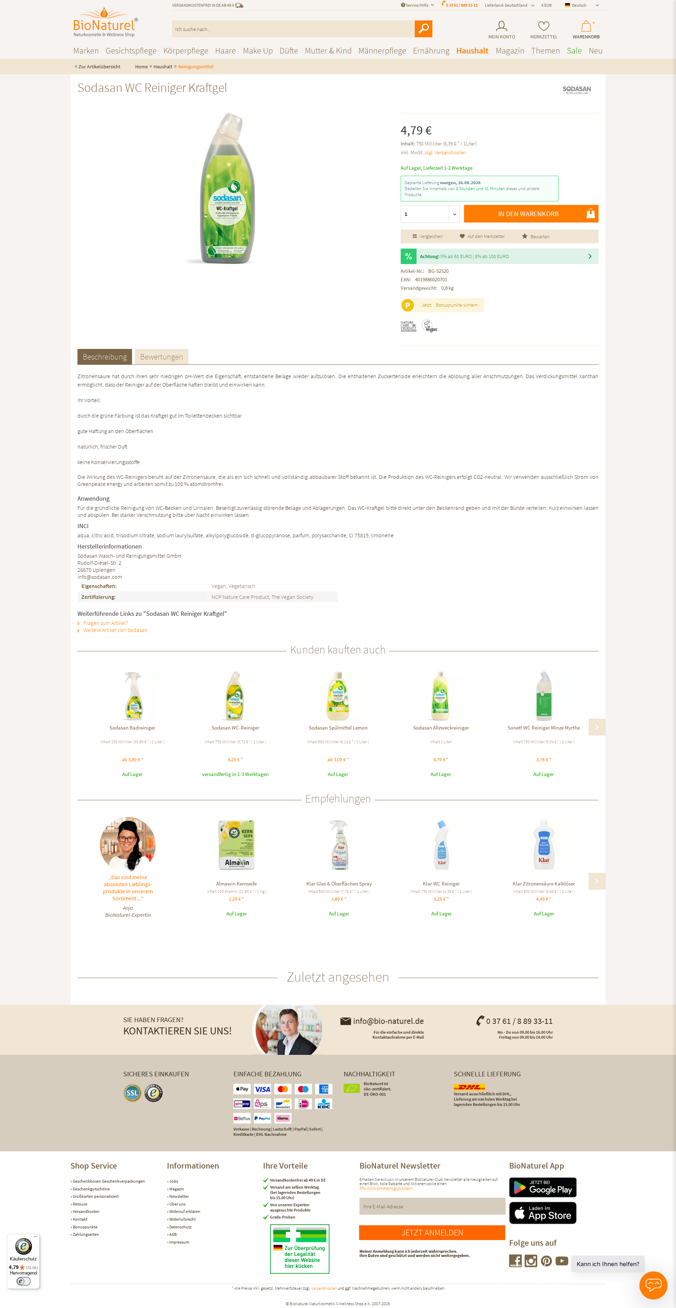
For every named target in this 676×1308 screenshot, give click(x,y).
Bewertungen (161, 356)
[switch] (24, 1281)
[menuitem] (501, 30)
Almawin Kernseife (236, 883)
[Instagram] (531, 1265)
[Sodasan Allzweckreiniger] (440, 696)
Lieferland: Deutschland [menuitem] (506, 5)
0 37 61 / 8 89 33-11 (519, 1020)
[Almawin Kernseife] (236, 845)
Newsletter (179, 1196)
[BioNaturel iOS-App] (557, 1213)
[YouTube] (562, 1265)
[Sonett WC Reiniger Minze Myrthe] (543, 696)
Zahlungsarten (85, 1234)
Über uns (177, 1204)
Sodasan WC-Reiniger (235, 727)
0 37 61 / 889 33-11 (462, 5)
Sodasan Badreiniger (132, 727)
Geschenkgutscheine (91, 1188)
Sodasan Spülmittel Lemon (338, 727)
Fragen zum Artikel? (105, 622)
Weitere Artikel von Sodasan (115, 629)
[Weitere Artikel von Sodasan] (577, 93)
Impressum (179, 1242)
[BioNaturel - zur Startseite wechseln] (106, 22)
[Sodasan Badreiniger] (132, 696)
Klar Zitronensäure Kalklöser (544, 883)
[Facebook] (515, 1265)
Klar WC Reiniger (441, 883)
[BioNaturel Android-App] (557, 1187)
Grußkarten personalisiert (95, 1196)
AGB (173, 1234)
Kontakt (79, 1219)
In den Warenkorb (528, 213)
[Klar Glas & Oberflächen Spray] (339, 845)
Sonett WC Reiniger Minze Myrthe (544, 727)
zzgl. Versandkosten (445, 152)
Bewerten (540, 236)
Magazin (176, 1188)
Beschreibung (105, 356)
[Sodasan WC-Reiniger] (235, 696)
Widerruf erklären (184, 1211)
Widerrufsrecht (182, 1219)
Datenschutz (180, 1226)
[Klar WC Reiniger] (441, 845)
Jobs (173, 1181)
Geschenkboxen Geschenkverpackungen (108, 1181)
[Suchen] (423, 28)
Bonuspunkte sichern (456, 305)
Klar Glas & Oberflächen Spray (339, 883)
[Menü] (35, 1238)
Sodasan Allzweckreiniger (441, 727)
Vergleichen (431, 236)
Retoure (79, 1204)
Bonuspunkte (85, 1226)
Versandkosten (86, 1211)
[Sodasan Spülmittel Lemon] (338, 696)
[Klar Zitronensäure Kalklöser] (543, 845)
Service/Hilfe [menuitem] (417, 5)
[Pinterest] (546, 1265)
